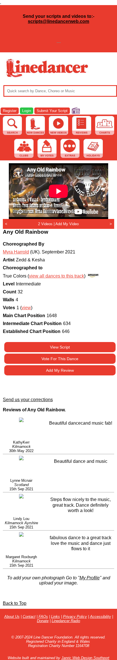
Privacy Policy (75, 616)
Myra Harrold (16, 252)
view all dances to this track (56, 276)
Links (55, 616)
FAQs (43, 616)
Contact (29, 616)
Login (26, 111)
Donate (43, 621)
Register (9, 111)
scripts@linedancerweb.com (58, 21)
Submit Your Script (52, 111)
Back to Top (14, 603)
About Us (12, 616)
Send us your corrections (28, 399)
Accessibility (100, 616)
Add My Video (67, 224)
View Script (60, 347)
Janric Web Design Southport (85, 658)
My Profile (90, 577)
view (26, 307)
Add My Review (60, 370)
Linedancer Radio (66, 621)
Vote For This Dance (59, 358)
